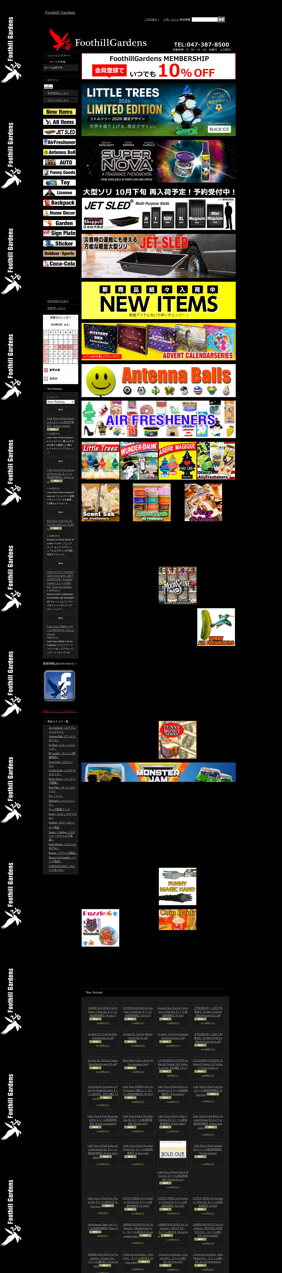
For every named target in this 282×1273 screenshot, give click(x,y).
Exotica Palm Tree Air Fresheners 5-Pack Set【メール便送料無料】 (173, 1049)
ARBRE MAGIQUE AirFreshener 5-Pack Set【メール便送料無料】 (103, 1049)
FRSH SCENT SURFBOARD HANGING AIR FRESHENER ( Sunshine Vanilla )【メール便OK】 (60, 630)
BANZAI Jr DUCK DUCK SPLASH (60, 575)
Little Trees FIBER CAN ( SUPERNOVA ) (60, 681)
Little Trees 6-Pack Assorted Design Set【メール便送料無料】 (60, 526)
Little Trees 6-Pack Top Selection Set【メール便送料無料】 (138, 1157)
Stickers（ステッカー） (62, 873)
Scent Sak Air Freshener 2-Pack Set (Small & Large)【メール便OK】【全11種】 (102, 1130)
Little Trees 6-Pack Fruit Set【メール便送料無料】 (208, 1128)
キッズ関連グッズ (59, 860)
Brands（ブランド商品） (63, 903)
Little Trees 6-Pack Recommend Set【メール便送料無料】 (102, 1157)
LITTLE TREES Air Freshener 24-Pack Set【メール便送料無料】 (138, 1239)
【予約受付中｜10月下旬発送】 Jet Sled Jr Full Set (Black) (208, 1075)
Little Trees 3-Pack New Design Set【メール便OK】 (103, 1239)
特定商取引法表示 (58, 351)
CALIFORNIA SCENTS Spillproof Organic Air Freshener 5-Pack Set (208, 1101)
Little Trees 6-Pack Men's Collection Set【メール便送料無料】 (173, 1128)
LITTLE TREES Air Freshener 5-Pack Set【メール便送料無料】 (208, 1239)
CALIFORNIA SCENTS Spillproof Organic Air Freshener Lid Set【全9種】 (173, 1101)
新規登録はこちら (58, 92)
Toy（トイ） (56, 846)
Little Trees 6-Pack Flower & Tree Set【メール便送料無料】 (173, 1213)
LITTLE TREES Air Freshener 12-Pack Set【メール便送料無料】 (173, 1239)
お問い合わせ (171, 19)
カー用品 (54, 878)
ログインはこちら (58, 100)
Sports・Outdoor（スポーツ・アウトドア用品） (62, 886)
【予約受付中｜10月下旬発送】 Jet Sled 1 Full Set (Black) (208, 1049)
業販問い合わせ (56, 358)
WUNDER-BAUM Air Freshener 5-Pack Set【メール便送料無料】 (138, 1049)
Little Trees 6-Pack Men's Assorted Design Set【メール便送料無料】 (208, 1159)
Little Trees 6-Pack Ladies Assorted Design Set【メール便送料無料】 (102, 1189)
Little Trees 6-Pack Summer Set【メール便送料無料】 (60, 473)
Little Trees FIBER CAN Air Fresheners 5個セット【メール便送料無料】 (138, 1128)
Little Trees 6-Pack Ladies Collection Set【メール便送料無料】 (173, 1157)
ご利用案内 (150, 19)
